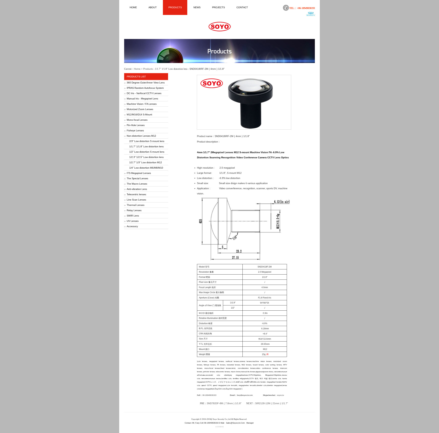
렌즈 (256, 378)
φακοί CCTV (206, 385)
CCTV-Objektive (254, 375)
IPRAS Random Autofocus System (145, 88)
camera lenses (245, 361)
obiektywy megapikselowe (236, 375)
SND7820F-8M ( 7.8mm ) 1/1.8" (224, 403)
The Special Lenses (137, 178)
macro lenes (236, 372)
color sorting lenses (273, 365)
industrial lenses (233, 365)
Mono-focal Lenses (137, 119)
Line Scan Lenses (136, 199)
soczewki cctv (213, 375)
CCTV (252, 378)
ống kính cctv (220, 389)
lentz (233, 368)
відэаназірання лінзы (264, 372)
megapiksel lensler (274, 382)
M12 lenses (246, 365)
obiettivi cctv (261, 385)
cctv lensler (261, 382)
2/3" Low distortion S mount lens (146, 141)
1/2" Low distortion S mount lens (146, 151)
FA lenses (221, 365)
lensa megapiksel (207, 389)
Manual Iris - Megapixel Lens (142, 98)
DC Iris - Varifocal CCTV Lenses (144, 93)
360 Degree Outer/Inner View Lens (146, 82)
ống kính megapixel (234, 389)
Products (148, 68)
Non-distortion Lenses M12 (141, 135)
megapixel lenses (216, 361)
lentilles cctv (226, 378)
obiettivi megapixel (274, 385)
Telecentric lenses (136, 194)
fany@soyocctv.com (245, 395)
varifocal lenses (232, 361)
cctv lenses (202, 361)
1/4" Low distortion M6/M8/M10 (146, 167)
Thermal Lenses (135, 205)
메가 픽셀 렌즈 (266, 378)
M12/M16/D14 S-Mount (139, 114)
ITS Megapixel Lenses (139, 173)
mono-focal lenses (212, 368)
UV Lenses (133, 221)
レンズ (213, 382)
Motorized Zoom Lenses (140, 109)
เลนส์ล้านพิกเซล (250, 382)
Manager (250, 423)
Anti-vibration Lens (137, 189)
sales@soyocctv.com (235, 423)
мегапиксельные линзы (211, 378)
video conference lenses (267, 368)
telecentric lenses (223, 372)
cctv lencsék (232, 385)
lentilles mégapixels (241, 378)
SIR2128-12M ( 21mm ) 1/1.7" (271, 403)
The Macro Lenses (137, 183)
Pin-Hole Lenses (136, 125)
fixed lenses (226, 368)
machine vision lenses (261, 361)
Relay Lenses (134, 210)
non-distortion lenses (247, 368)
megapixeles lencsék (247, 385)
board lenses (258, 365)
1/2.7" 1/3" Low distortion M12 (145, 162)
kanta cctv (276, 378)
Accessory (132, 226)
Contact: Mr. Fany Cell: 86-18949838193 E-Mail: (205, 423)
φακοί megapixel (219, 385)
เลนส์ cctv (239, 382)
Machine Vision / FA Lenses (142, 103)
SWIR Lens (133, 215)
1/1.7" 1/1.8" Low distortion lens (146, 146)
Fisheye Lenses (135, 130)
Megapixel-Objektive (273, 375)
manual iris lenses (248, 372)
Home (137, 68)
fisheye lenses (210, 365)
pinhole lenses (209, 372)
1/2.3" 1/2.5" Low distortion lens (146, 157)
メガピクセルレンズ (226, 382)
